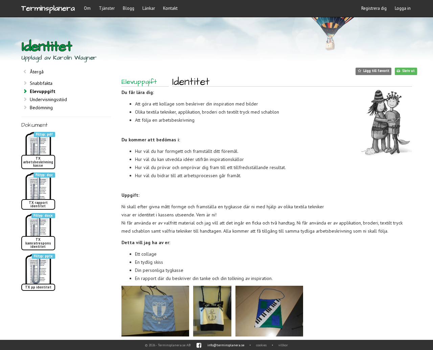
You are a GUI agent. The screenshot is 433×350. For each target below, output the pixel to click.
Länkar (148, 8)
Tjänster (107, 8)
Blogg (128, 8)
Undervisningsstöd (48, 99)
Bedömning (41, 107)
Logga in (403, 8)
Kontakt (170, 8)
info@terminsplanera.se (225, 345)
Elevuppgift (42, 91)
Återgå (37, 72)
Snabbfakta (41, 83)
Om (87, 8)
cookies (261, 345)
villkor (283, 345)
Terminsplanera (48, 8)
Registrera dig (374, 8)
